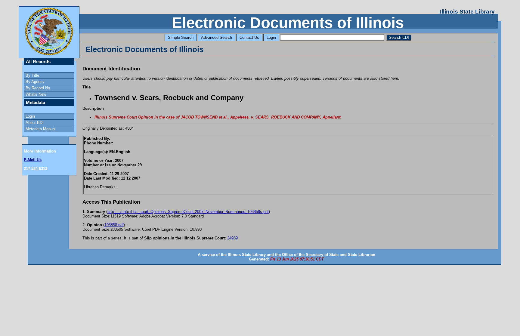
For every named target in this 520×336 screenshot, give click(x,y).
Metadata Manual (41, 129)
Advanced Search (216, 37)
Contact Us (249, 37)
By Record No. (38, 88)
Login (271, 37)
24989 (232, 238)
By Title (32, 75)
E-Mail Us (33, 160)
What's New (36, 94)
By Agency (35, 81)
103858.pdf (114, 225)
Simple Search (180, 37)
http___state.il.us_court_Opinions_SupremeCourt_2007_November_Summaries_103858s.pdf (188, 211)
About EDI (35, 122)
